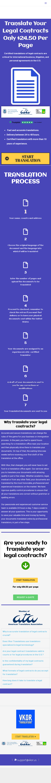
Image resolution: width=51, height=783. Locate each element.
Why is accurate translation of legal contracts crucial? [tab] (25, 633)
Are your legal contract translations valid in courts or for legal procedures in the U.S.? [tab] (23, 653)
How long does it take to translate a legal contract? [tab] (22, 682)
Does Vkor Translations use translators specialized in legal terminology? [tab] (21, 643)
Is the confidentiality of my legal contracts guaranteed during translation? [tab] (23, 663)
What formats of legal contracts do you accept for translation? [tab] (25, 672)
